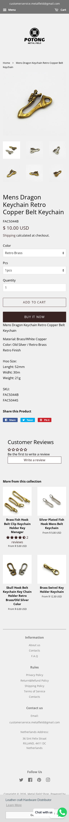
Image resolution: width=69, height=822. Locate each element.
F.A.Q (34, 656)
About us (34, 645)
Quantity (9, 280)
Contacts (34, 650)
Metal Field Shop (38, 794)
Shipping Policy (34, 686)
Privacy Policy (34, 675)
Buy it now (34, 317)
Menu (11, 10)
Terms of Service (34, 691)
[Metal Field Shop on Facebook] (30, 780)
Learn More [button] (14, 805)
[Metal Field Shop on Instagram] (48, 780)
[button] (16, 537)
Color (7, 245)
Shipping (9, 235)
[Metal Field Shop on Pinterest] (39, 780)
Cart (63, 10)
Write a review (34, 460)
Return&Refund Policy (35, 680)
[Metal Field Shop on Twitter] (21, 780)
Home (6, 63)
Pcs (5, 263)
